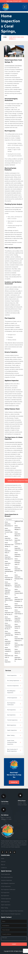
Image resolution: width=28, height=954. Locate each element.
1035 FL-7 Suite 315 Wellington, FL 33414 (6, 818)
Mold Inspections (11, 725)
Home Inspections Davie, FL (7, 563)
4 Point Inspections (12, 697)
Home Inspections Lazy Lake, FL (9, 655)
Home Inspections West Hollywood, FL (19, 638)
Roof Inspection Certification (11, 703)
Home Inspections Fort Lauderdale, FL (9, 577)
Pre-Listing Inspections (13, 680)
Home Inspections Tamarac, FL (18, 632)
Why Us (3, 864)
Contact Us (14, 782)
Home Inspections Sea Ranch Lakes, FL (19, 605)
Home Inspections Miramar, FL (17, 533)
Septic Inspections (12, 730)
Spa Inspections (11, 715)
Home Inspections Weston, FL (17, 651)
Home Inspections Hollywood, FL (8, 606)
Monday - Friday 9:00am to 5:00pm (22, 803)
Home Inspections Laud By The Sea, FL (9, 612)
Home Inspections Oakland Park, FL (19, 548)
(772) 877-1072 (5, 804)
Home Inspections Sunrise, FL (17, 626)
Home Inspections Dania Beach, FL (9, 557)
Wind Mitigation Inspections (11, 691)
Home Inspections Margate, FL (18, 527)
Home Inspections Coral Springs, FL (16, 38)
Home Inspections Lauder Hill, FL (8, 618)
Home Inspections (12, 675)
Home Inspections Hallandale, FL (8, 583)
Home (2, 858)
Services (3, 861)
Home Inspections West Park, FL (19, 644)
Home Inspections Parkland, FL (18, 554)
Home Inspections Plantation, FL (18, 585)
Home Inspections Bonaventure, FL (9, 523)
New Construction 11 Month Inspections (12, 750)
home (5, 37)
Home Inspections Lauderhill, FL (8, 649)
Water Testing (10, 735)
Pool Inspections (11, 709)
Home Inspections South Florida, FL (19, 611)
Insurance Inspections (13, 685)
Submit (14, 944)
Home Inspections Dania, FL (7, 550)
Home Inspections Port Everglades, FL (19, 599)
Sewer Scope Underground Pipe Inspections (12, 742)
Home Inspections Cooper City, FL (8, 538)
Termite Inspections (12, 720)
